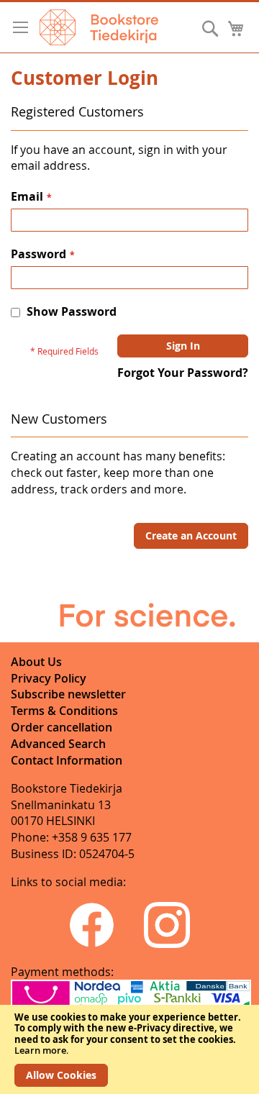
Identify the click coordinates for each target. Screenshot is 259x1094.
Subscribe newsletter (68, 694)
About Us (36, 662)
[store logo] (99, 27)
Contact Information (66, 760)
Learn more (40, 1050)
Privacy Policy (48, 678)
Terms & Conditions (64, 711)
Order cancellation (61, 727)
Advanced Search (58, 744)
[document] (129, 1049)
